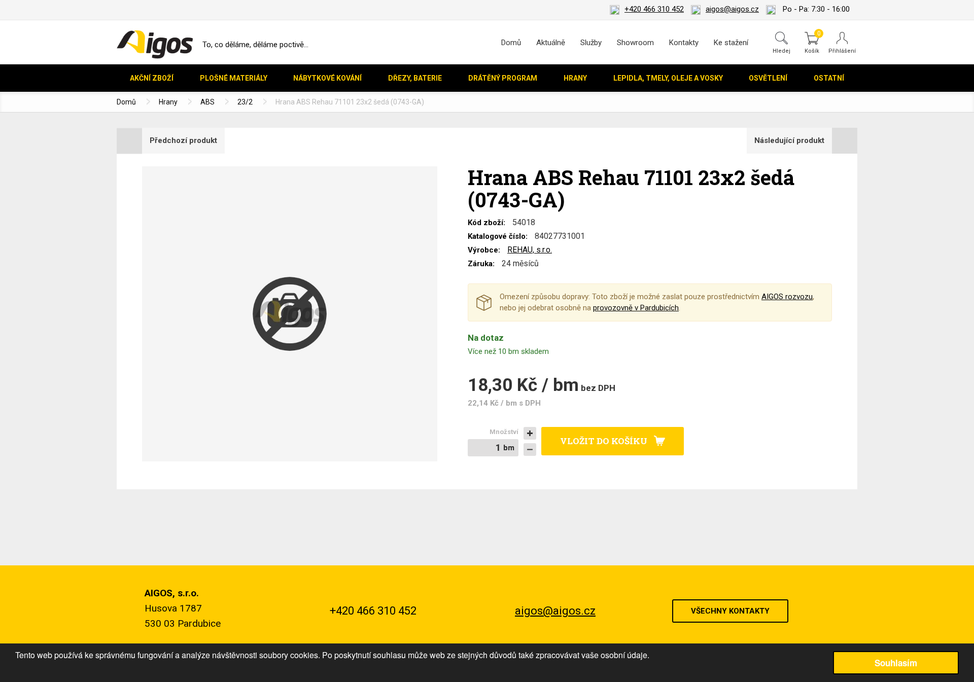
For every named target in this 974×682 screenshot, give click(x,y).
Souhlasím (896, 663)
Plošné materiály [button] (233, 78)
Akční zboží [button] (151, 78)
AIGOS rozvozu (787, 296)
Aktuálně (550, 42)
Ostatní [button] (829, 78)
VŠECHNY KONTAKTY (730, 611)
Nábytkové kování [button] (327, 78)
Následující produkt (789, 140)
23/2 (245, 102)
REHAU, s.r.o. (529, 250)
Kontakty (684, 42)
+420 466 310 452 (654, 9)
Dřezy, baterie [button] (415, 78)
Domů (511, 42)
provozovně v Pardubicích (636, 307)
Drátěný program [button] (502, 78)
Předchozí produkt (183, 140)
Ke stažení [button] (731, 42)
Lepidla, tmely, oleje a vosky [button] (668, 78)
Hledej (781, 51)
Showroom (635, 42)
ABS (207, 102)
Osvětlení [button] (768, 78)
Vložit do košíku (603, 441)
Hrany (168, 102)
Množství (504, 432)
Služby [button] (591, 42)
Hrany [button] (575, 78)
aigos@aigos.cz (732, 9)
